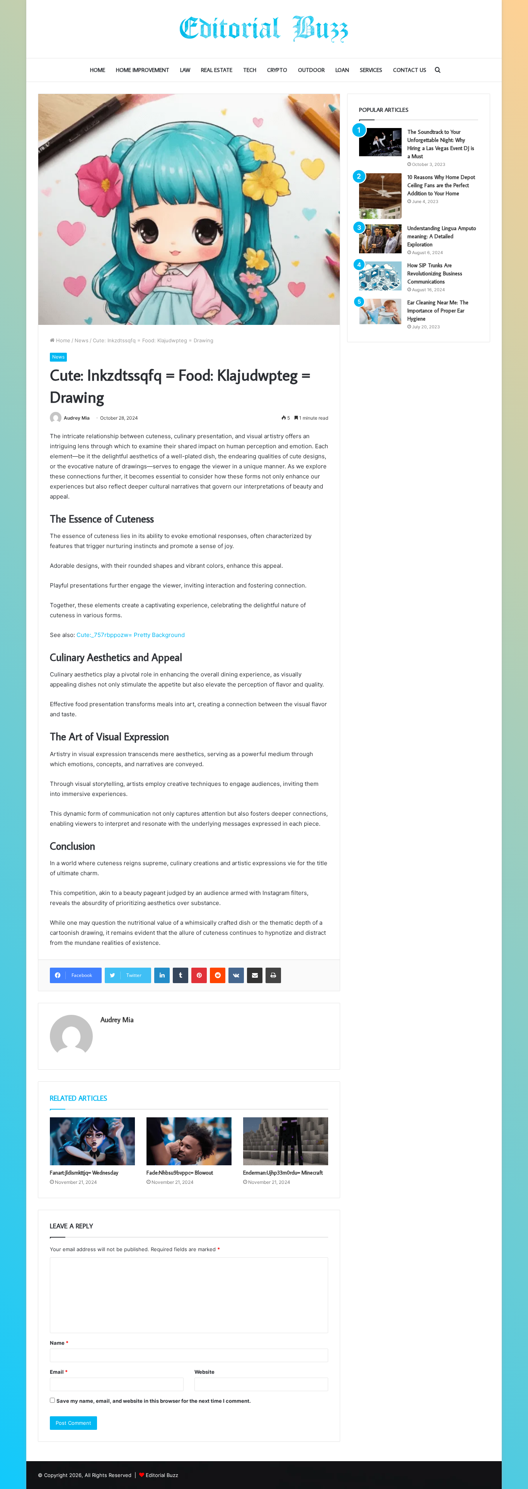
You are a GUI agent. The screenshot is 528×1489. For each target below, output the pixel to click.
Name (59, 1343)
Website (204, 1372)
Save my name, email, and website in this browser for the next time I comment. (153, 1401)
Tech (249, 70)
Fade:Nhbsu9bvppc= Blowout (179, 1172)
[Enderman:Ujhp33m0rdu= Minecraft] (285, 1141)
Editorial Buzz (162, 1475)
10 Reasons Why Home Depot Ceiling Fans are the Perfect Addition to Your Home (441, 185)
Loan (342, 70)
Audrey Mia (77, 418)
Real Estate (216, 70)
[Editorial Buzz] (264, 29)
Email (59, 1372)
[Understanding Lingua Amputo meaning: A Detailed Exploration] (380, 238)
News (82, 340)
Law (185, 70)
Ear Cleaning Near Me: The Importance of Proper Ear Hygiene (437, 310)
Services (371, 70)
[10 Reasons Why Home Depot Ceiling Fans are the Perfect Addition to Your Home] (380, 196)
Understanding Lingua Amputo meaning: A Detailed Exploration (441, 236)
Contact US (409, 70)
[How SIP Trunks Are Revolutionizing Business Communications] (380, 275)
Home (97, 70)
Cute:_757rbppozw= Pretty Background (131, 635)
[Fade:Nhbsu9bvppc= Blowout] (189, 1141)
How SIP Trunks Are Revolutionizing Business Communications (434, 273)
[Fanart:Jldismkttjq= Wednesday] (92, 1141)
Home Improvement (142, 70)
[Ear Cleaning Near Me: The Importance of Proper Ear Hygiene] (380, 311)
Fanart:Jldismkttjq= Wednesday (84, 1172)
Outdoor (311, 70)
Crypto (277, 70)
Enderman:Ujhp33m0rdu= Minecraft (283, 1172)
